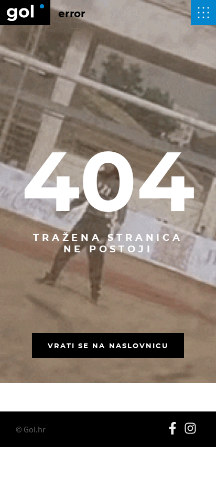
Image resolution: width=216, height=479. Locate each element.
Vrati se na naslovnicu (108, 345)
